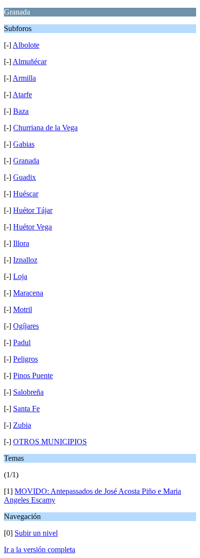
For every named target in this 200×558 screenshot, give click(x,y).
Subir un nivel (36, 533)
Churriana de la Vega (45, 127)
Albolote (26, 45)
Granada (26, 161)
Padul (22, 342)
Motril (22, 309)
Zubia (22, 425)
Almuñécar (30, 61)
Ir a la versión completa (39, 549)
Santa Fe (26, 408)
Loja (20, 276)
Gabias (23, 144)
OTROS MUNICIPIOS (50, 441)
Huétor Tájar (32, 210)
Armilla (24, 78)
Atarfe (22, 94)
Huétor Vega (32, 227)
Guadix (24, 177)
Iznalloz (25, 260)
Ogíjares (26, 326)
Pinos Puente (33, 375)
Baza (21, 111)
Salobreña (28, 392)
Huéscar (25, 194)
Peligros (25, 359)
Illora (21, 243)
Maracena (28, 293)
